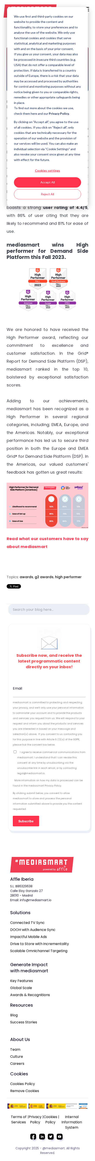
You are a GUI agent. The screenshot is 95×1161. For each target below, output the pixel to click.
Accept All (47, 182)
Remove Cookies (24, 1090)
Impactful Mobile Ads (28, 936)
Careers (17, 1063)
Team (15, 1049)
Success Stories (23, 1022)
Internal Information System (71, 1122)
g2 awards (44, 577)
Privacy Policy (35, 1119)
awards (26, 577)
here (34, 113)
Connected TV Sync (27, 922)
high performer (68, 577)
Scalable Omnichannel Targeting (38, 950)
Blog (14, 1015)
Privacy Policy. (59, 113)
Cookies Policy (22, 1083)
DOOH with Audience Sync (32, 929)
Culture (16, 1056)
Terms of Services (19, 1119)
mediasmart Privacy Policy (44, 785)
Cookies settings (47, 170)
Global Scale (21, 987)
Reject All (47, 194)
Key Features (21, 980)
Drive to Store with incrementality (39, 943)
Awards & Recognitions (30, 994)
